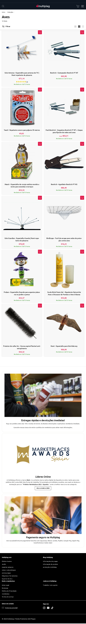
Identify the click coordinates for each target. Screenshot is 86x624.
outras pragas (6, 573)
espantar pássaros (7, 567)
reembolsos (5, 594)
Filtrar (7, 26)
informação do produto (50, 564)
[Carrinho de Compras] (77, 6)
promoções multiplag (50, 567)
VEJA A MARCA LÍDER (43, 488)
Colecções (10, 12)
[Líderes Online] (43, 454)
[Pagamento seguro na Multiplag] (43, 515)
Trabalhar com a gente (50, 585)
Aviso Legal (5, 585)
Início (3, 12)
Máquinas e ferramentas (9, 576)
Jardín (4, 564)
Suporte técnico (7, 579)
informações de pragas (50, 561)
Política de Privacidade (9, 591)
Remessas (5, 588)
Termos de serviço (8, 597)
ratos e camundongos (9, 570)
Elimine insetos (7, 561)
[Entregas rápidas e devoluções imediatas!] (43, 395)
